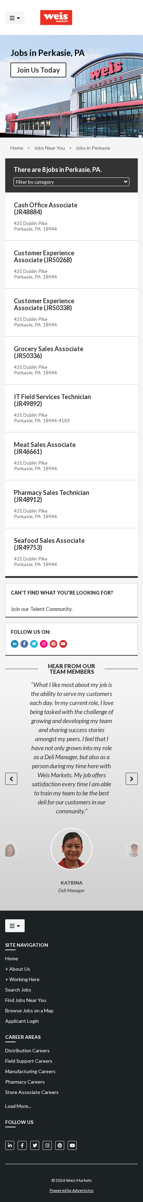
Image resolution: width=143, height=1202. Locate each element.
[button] (71, 181)
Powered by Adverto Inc (72, 1190)
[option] (71, 747)
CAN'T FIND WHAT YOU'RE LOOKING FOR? (62, 593)
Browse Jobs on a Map (29, 1010)
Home (16, 148)
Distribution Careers (27, 1050)
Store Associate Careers (32, 1092)
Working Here (22, 979)
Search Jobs (18, 990)
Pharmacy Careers (25, 1082)
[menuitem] (71, 1050)
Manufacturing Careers (30, 1071)
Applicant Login (22, 1021)
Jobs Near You (49, 148)
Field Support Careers (28, 1061)
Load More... (18, 1106)
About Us (17, 969)
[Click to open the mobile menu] (15, 17)
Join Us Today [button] (38, 70)
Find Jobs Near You (25, 1000)
